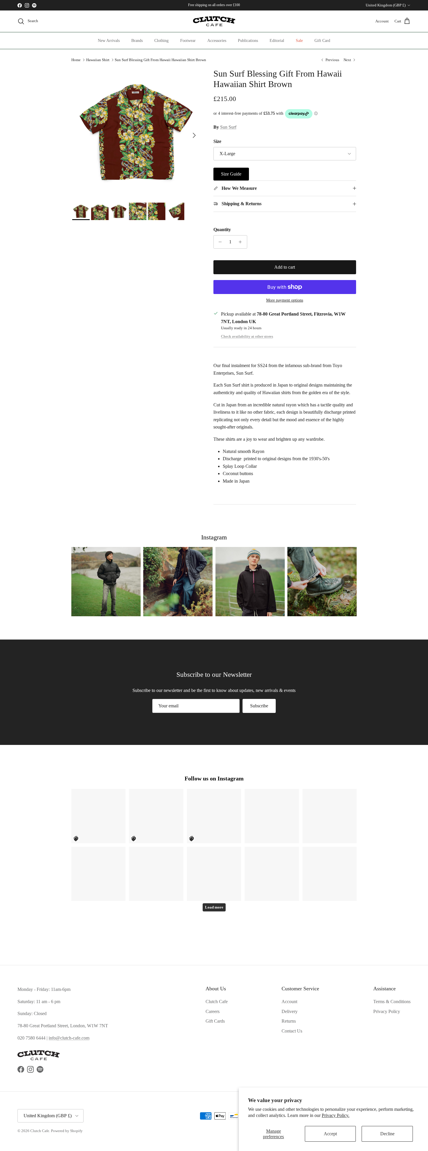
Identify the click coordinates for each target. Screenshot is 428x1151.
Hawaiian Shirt (97, 60)
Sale (299, 40)
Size (217, 141)
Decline (387, 1133)
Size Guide (231, 173)
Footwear (188, 40)
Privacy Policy (386, 1011)
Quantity (222, 229)
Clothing (161, 40)
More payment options (284, 300)
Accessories (216, 40)
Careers (213, 1011)
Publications (248, 40)
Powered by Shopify (67, 1131)
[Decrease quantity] (219, 241)
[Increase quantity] (242, 241)
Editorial (277, 40)
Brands (137, 40)
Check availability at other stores (247, 336)
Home (76, 60)
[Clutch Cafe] (214, 21)
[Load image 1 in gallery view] (136, 132)
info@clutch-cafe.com (69, 1037)
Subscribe (259, 705)
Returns (289, 1021)
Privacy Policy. (335, 1115)
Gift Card (322, 40)
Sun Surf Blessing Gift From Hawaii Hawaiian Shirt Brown (160, 60)
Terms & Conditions (392, 1001)
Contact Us (292, 1030)
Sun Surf (228, 127)
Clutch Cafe (217, 1001)
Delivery (290, 1011)
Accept (330, 1133)
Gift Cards (215, 1021)
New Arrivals (109, 40)
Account (289, 1001)
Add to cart (284, 267)
